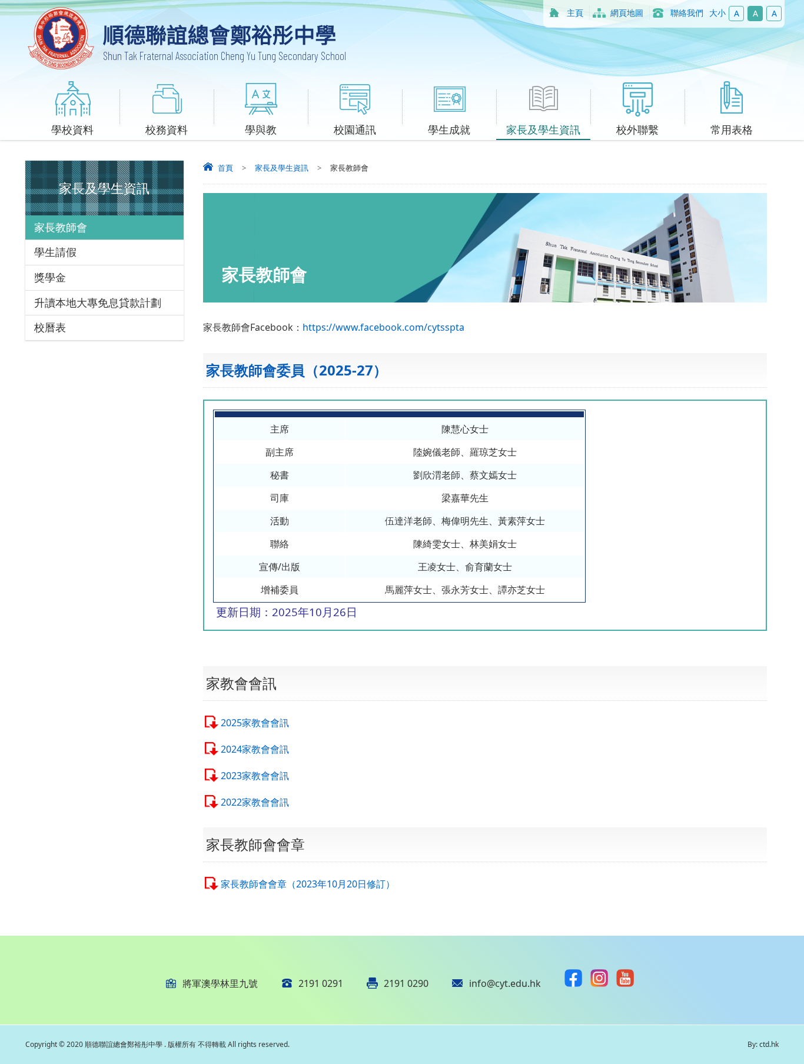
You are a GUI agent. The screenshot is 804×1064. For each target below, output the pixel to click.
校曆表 (50, 327)
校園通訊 (355, 129)
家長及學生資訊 (543, 129)
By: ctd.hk (763, 1044)
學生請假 (55, 252)
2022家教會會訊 (255, 802)
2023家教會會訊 (255, 775)
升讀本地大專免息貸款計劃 (97, 302)
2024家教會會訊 (255, 749)
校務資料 (166, 129)
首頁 (225, 167)
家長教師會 (60, 227)
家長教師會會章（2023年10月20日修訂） (308, 883)
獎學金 (50, 277)
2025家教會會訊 (255, 722)
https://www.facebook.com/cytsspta (383, 327)
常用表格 (731, 129)
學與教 (261, 129)
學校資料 (72, 129)
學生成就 (449, 129)
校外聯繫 (637, 129)
